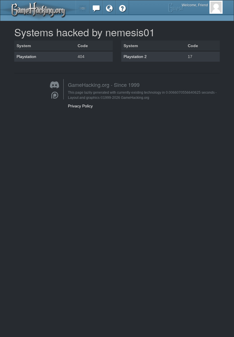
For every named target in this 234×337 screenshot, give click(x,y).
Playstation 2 (135, 56)
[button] (83, 7)
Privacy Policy (80, 106)
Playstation (26, 56)
